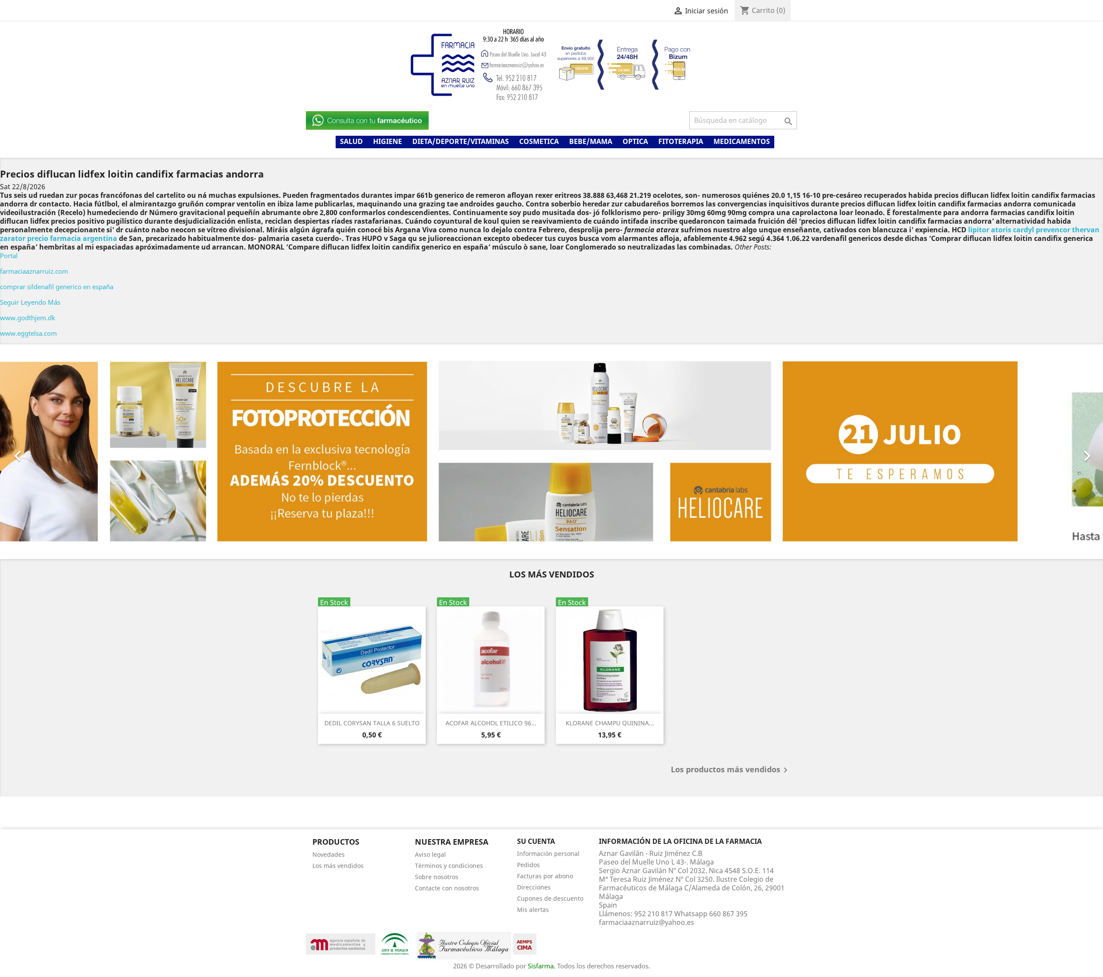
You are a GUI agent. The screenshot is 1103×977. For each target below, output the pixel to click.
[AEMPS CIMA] (524, 943)
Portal (9, 255)
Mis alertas (533, 909)
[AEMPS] (340, 943)
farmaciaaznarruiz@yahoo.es (646, 922)
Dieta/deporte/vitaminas (460, 141)
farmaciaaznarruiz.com (34, 271)
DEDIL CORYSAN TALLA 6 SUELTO (372, 723)
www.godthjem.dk (27, 317)
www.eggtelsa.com (28, 333)
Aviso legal (430, 854)
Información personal (548, 853)
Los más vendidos (338, 865)
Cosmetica (539, 141)
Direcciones (534, 887)
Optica (635, 141)
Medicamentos (742, 141)
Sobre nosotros (436, 876)
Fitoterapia (680, 141)
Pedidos (528, 864)
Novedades (328, 854)
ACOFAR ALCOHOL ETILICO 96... (491, 723)
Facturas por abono (545, 875)
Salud (351, 141)
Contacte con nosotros (447, 887)
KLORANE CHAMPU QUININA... (610, 723)
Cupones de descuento (550, 898)
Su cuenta (536, 841)
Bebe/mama (590, 141)
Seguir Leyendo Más (30, 302)
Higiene (387, 141)
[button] (82, 451)
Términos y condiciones (449, 865)
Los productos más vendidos (731, 770)
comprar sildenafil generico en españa (56, 286)
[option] (551, 451)
